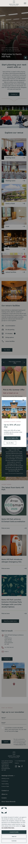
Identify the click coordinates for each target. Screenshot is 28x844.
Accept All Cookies (14, 832)
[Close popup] (23, 400)
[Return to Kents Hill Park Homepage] (14, 3)
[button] (4, 810)
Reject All (14, 836)
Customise (14, 840)
